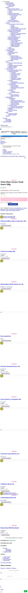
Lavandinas (13, 72)
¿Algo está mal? (6, 560)
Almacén (7, 22)
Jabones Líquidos (14, 86)
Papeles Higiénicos (15, 94)
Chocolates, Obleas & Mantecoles (15, 62)
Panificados (13, 35)
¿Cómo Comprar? (6, 556)
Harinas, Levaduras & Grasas (14, 37)
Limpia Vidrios (14, 75)
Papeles (9, 93)
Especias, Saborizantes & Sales (14, 29)
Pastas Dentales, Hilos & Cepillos (18, 101)
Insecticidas (10, 90)
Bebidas (7, 7)
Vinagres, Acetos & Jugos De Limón (18, 28)
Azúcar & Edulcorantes (16, 40)
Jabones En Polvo (14, 85)
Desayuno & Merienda (13, 39)
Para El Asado (11, 48)
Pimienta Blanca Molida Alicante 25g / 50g (12, 284)
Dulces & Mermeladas (15, 44)
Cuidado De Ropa (12, 84)
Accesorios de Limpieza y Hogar (15, 70)
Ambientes (10, 80)
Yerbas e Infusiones (15, 46)
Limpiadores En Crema (16, 73)
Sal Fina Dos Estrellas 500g (8, 251)
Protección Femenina (12, 110)
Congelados (10, 60)
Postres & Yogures (14, 59)
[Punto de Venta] (2, 136)
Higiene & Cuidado (12, 114)
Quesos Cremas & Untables (16, 58)
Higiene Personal (9, 97)
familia (7, 210)
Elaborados (10, 51)
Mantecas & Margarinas (16, 57)
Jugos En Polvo (14, 15)
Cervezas (10, 11)
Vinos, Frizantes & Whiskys (14, 21)
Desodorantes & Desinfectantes (17, 82)
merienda (13, 210)
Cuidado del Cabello (12, 105)
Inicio (4, 149)
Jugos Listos (13, 16)
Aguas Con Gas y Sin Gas (13, 8)
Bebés (7, 112)
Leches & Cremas (14, 55)
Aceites (12, 25)
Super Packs (10, 6)
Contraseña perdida (7, 121)
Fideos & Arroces (14, 32)
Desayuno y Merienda (7, 151)
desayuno (22, 209)
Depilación (10, 108)
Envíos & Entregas (7, 559)
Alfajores (10, 64)
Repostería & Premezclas (13, 38)
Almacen (5, 150)
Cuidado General (11, 98)
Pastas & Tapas (11, 53)
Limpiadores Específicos (13, 71)
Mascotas (8, 116)
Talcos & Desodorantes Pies (16, 100)
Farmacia (10, 111)
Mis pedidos (8, 119)
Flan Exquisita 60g (6, 336)
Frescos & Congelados (10, 49)
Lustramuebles (14, 77)
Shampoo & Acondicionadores (17, 106)
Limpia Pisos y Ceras (15, 74)
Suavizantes (13, 88)
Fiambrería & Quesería (13, 52)
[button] (2, 143)
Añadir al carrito (13, 204)
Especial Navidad (9, 2)
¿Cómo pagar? (6, 558)
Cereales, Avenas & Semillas (17, 42)
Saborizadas (13, 18)
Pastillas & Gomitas (12, 67)
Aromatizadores (14, 81)
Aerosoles (13, 91)
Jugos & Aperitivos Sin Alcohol (14, 14)
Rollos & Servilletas (15, 95)
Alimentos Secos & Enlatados (14, 31)
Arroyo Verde (16, 209)
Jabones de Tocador (15, 104)
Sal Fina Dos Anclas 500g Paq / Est (10, 453)
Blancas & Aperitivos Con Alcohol (15, 9)
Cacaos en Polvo (14, 41)
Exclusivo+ (3, 210)
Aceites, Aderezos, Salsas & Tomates (16, 24)
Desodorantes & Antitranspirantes (15, 107)
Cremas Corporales (15, 103)
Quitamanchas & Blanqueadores (17, 87)
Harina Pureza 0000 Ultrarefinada (10, 527)
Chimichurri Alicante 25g (7, 484)
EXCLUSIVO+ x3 (19, 208)
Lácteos (10, 54)
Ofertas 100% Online (10, 4)
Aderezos (13, 26)
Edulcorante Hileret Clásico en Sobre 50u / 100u (13, 221)
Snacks (9, 47)
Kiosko (7, 61)
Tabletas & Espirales (15, 92)
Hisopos (12, 99)
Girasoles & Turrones (12, 66)
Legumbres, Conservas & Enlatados (18, 33)
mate (10, 210)
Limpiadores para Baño (16, 79)
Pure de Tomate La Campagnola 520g (11, 399)
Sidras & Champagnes (13, 20)
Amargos (13, 19)
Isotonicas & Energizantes (13, 13)
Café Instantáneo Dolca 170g (8, 497)
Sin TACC (18, 210)
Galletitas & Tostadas (15, 45)
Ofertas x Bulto (11, 5)
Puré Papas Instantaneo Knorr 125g (10, 366)
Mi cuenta (5, 118)
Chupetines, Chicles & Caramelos (15, 65)
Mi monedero (8, 120)
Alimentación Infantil (12, 113)
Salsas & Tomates (14, 27)
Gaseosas (10, 12)
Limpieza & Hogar (9, 68)
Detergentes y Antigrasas (16, 78)
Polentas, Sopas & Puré (16, 34)
